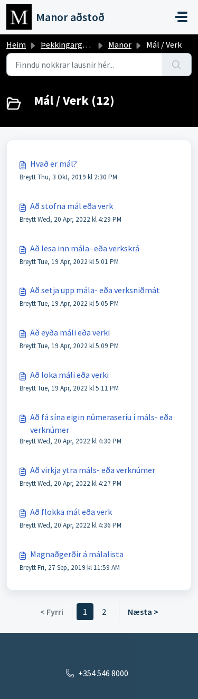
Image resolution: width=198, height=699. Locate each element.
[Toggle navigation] (181, 16)
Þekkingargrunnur (74, 44)
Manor (119, 44)
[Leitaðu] (177, 64)
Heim (16, 44)
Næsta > (143, 611)
